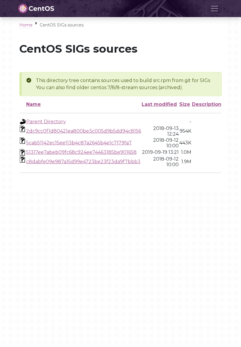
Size (184, 104)
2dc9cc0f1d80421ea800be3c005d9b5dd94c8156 (83, 131)
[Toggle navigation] (214, 8)
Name (33, 104)
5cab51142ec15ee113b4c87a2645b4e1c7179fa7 (79, 143)
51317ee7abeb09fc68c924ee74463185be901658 (81, 152)
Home (26, 25)
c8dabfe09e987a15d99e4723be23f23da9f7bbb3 (83, 161)
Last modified (159, 104)
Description (206, 104)
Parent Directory (46, 121)
